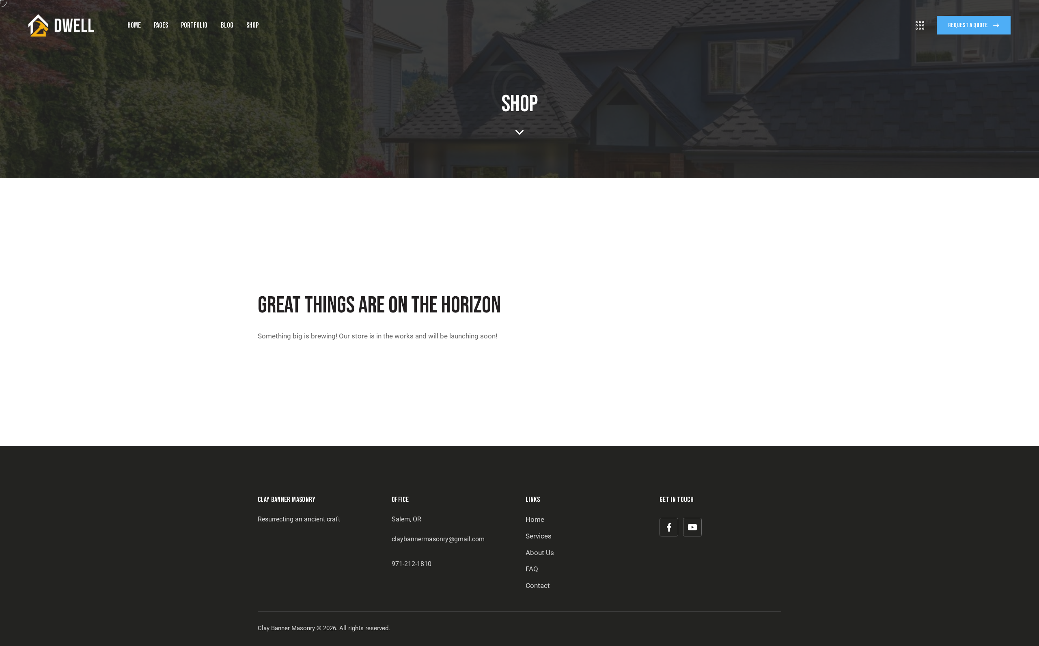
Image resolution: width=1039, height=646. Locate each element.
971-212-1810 (411, 564)
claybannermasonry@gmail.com (438, 539)
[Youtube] (692, 527)
